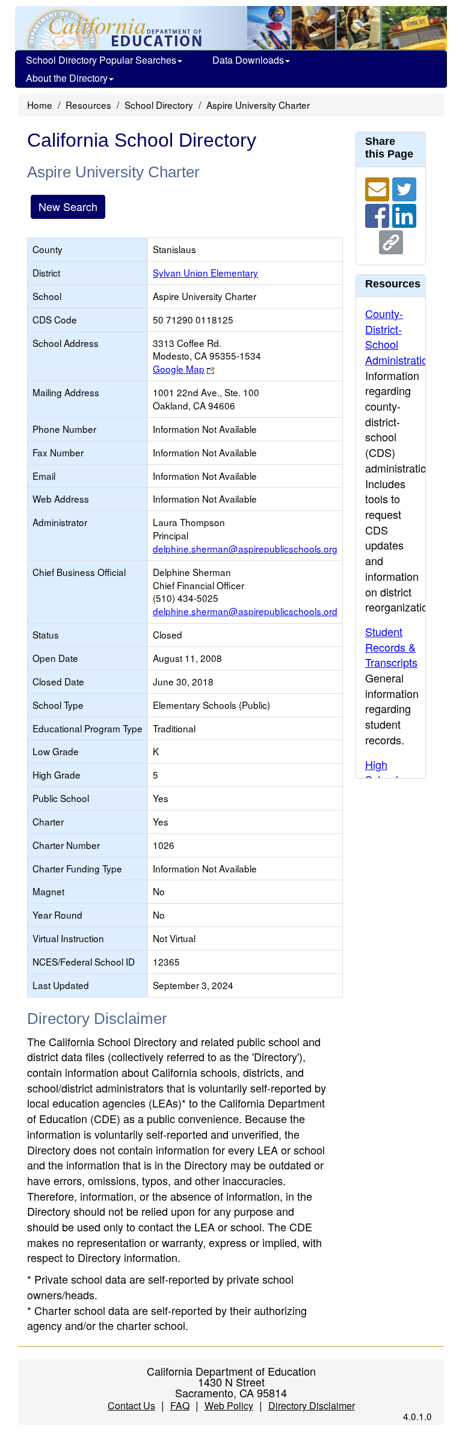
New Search (67, 206)
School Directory (159, 104)
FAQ (179, 1405)
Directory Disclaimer (311, 1405)
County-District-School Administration (399, 336)
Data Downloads (248, 60)
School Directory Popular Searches (101, 60)
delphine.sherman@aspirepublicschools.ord (245, 610)
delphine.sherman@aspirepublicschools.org (245, 548)
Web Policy (229, 1405)
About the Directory (67, 78)
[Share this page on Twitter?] (404, 187)
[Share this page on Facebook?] (378, 214)
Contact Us (131, 1405)
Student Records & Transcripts (391, 647)
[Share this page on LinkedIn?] (404, 214)
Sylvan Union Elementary (205, 272)
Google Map (179, 368)
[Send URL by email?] (378, 187)
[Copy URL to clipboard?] (391, 240)
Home (39, 104)
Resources (88, 104)
